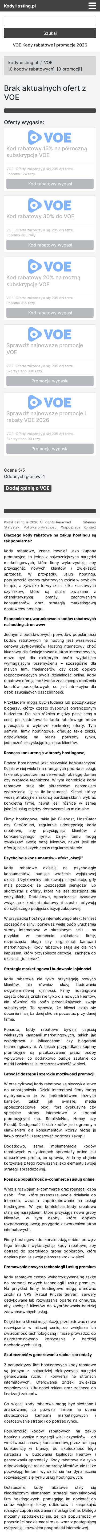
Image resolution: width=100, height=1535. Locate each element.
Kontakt (90, 527)
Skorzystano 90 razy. (23, 439)
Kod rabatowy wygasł (50, 183)
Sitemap (89, 522)
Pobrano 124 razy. (21, 174)
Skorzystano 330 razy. (24, 371)
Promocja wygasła (50, 380)
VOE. (10, 169)
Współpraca (70, 527)
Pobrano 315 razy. (21, 303)
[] (31, 69)
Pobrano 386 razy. (21, 235)
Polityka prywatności (40, 527)
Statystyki (12, 527)
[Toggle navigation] (92, 6)
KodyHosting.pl (20, 6)
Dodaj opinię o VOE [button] (28, 488)
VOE (48, 62)
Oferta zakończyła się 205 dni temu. (45, 169)
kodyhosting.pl (23, 62)
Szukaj (50, 33)
